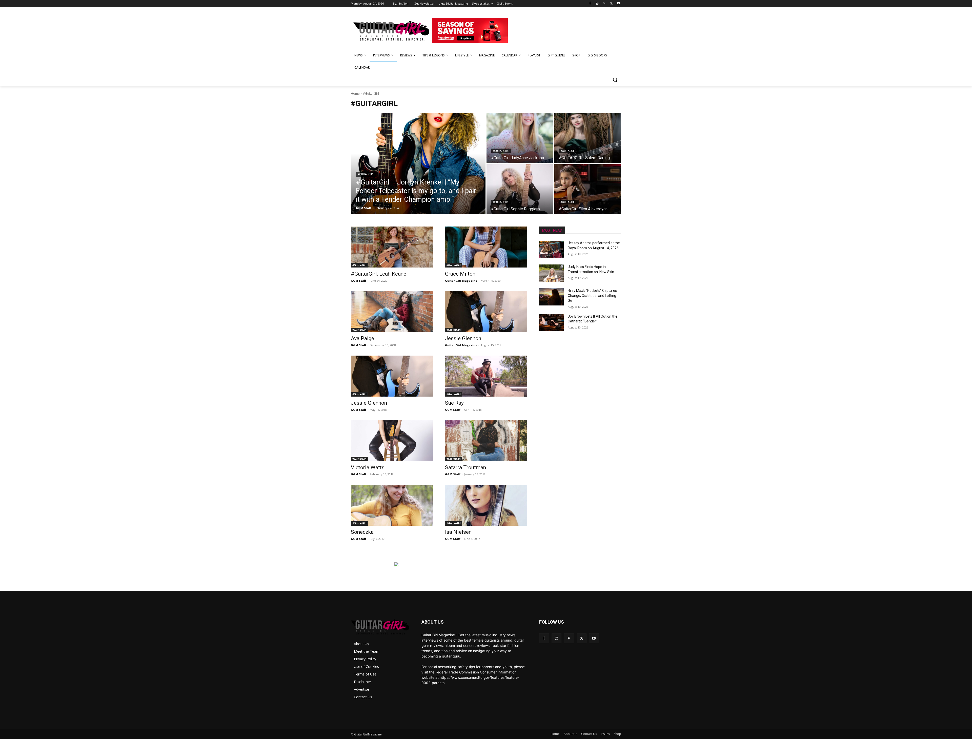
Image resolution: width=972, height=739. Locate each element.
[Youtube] (618, 4)
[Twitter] (611, 4)
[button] (615, 80)
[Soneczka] (392, 505)
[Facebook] (590, 4)
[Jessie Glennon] (486, 311)
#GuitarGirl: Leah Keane (378, 274)
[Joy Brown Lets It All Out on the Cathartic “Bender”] (551, 322)
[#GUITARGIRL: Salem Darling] (587, 138)
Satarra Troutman (465, 467)
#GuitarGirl (366, 174)
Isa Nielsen (458, 532)
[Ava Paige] (392, 311)
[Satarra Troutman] (486, 440)
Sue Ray (454, 403)
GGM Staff (358, 280)
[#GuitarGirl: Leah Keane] (392, 247)
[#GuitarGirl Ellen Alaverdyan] (587, 189)
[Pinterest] (604, 4)
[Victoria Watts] (392, 440)
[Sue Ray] (486, 376)
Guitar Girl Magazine (461, 280)
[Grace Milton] (486, 247)
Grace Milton (460, 274)
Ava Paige (362, 338)
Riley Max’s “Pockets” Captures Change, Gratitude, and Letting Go (592, 295)
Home (355, 93)
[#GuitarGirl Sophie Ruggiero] (520, 189)
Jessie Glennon (463, 338)
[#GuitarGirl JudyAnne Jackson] (520, 138)
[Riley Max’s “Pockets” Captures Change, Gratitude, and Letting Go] (551, 296)
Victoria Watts (367, 467)
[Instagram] (597, 4)
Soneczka (362, 532)
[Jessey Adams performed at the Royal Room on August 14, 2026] (551, 249)
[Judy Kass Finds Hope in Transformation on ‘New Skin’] (551, 273)
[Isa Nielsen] (486, 505)
